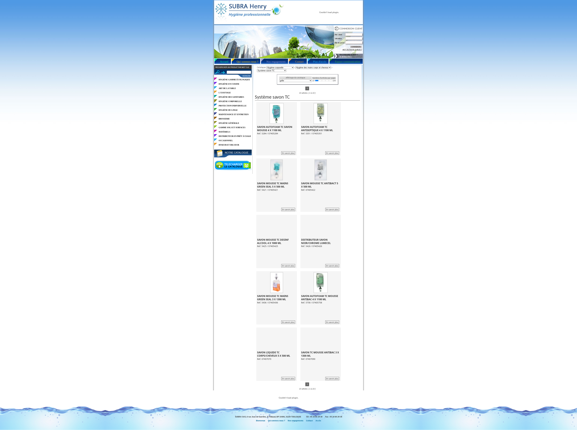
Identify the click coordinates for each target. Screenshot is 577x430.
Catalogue (261, 67)
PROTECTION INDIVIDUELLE (233, 106)
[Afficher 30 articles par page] (323, 80)
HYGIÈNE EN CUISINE (229, 84)
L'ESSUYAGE (225, 93)
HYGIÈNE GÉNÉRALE (229, 123)
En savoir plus (288, 153)
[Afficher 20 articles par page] (320, 80)
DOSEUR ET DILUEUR (229, 145)
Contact (299, 61)
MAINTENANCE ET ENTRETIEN (234, 114)
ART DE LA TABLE (227, 88)
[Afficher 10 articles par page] (316, 80)
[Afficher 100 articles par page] (330, 80)
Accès (318, 421)
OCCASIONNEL (226, 140)
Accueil (224, 61)
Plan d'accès (319, 61)
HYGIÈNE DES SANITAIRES (231, 97)
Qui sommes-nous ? (247, 61)
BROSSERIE (224, 119)
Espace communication (347, 61)
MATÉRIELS (224, 132)
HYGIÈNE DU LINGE (228, 110)
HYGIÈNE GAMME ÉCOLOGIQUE (234, 79)
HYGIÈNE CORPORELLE (230, 101)
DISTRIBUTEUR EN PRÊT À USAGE (235, 136)
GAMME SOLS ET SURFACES (232, 127)
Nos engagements (276, 61)
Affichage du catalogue (295, 78)
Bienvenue (260, 421)
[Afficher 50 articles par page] (327, 80)
